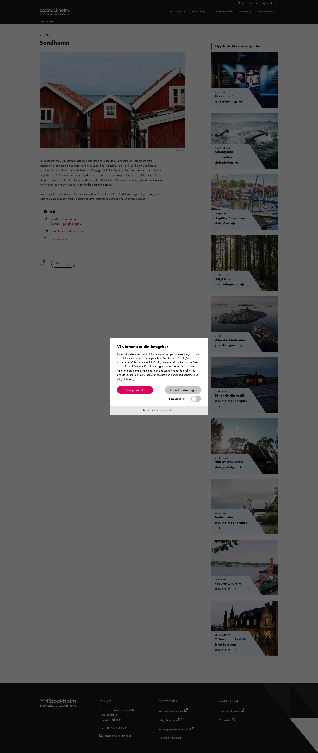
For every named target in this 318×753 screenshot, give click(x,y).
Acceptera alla (135, 390)
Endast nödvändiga (183, 390)
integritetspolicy (126, 379)
